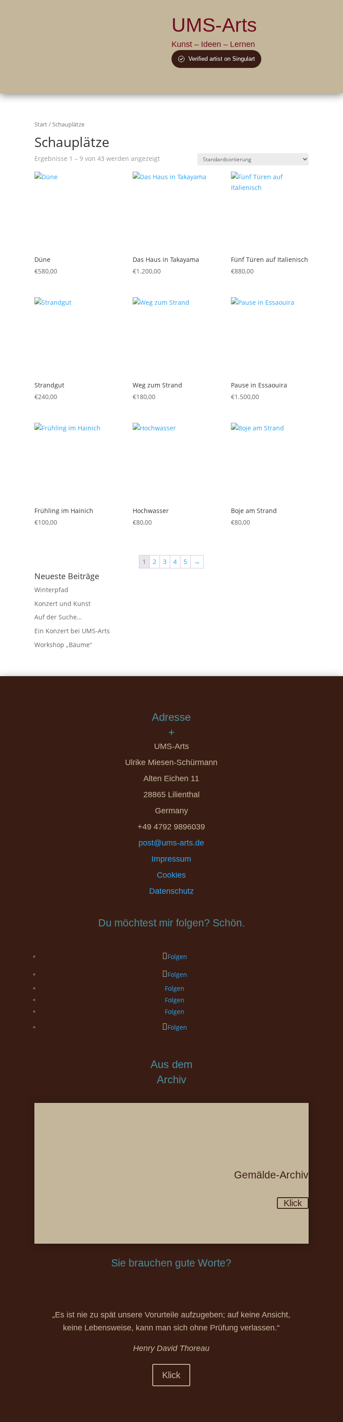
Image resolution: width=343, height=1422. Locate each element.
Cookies (171, 875)
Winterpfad (51, 589)
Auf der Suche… (58, 617)
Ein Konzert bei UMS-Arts (72, 631)
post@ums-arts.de (171, 842)
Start (40, 124)
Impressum (171, 858)
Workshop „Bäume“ (63, 644)
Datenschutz (171, 891)
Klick (293, 1203)
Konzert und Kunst (62, 603)
